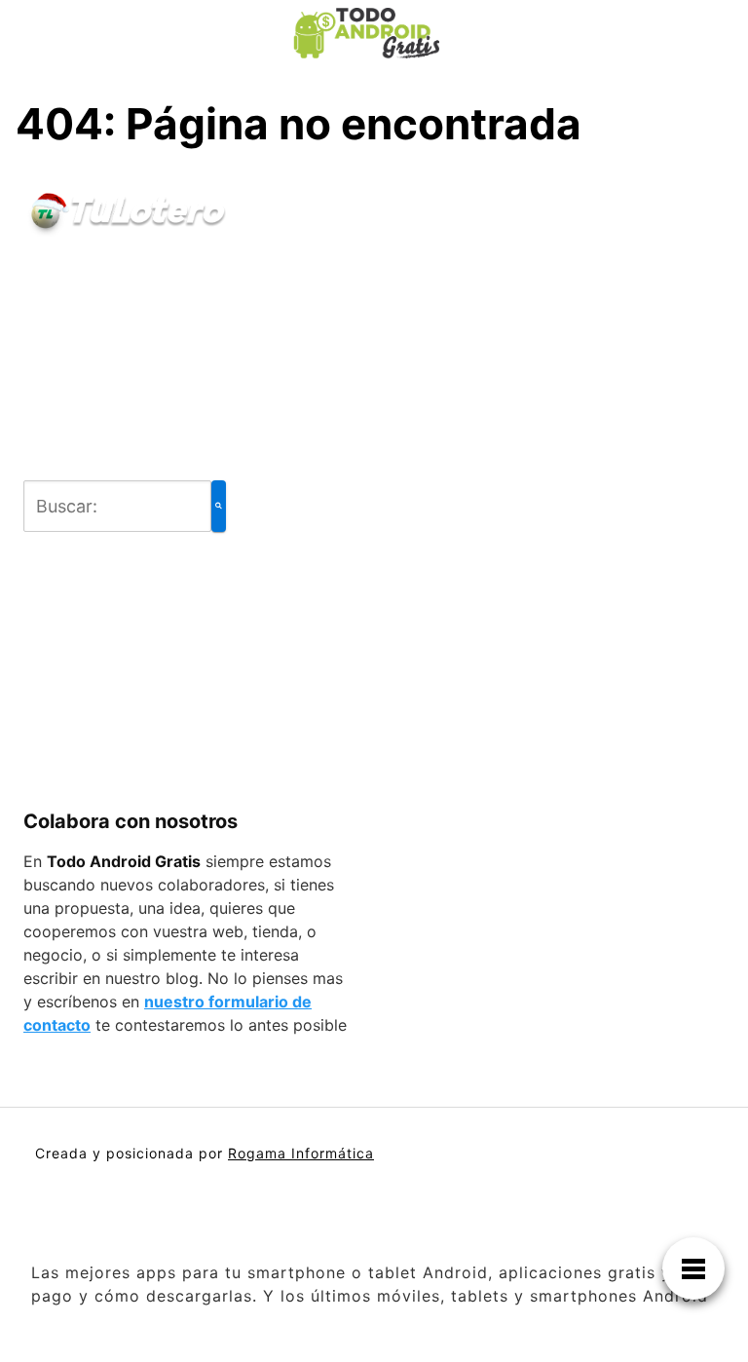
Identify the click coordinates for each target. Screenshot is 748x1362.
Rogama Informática (301, 1153)
